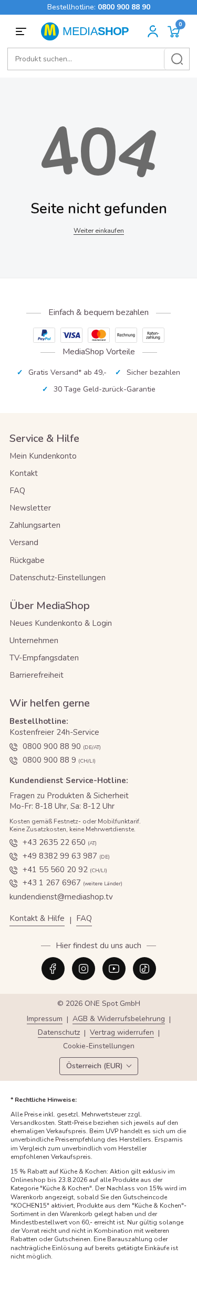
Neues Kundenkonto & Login (60, 623)
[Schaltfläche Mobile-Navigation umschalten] (22, 31)
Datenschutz (59, 1032)
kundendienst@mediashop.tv (61, 897)
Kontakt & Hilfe (37, 919)
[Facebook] (53, 968)
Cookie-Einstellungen (98, 1046)
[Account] (153, 31)
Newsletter (30, 508)
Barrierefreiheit (36, 675)
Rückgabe (27, 560)
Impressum (45, 1019)
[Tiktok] (144, 968)
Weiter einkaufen (99, 230)
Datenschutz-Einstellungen (57, 577)
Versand (23, 542)
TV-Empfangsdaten (44, 658)
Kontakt (23, 473)
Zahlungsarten (34, 525)
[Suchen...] (177, 59)
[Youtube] (114, 968)
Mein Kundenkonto (43, 456)
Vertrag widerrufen (122, 1032)
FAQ (17, 490)
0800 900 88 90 (124, 7)
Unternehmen (33, 640)
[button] (173, 31)
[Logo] (88, 31)
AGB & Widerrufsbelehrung (118, 1019)
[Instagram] (83, 968)
